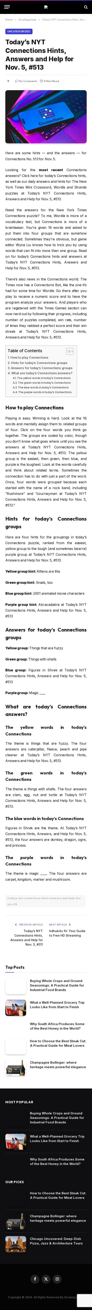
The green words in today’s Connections (44, 382)
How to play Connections (29, 357)
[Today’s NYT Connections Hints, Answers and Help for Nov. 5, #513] (46, 116)
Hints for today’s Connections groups (39, 363)
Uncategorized (18, 31)
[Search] (85, 7)
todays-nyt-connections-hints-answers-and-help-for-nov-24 (44, 901)
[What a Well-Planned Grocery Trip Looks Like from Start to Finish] (15, 1008)
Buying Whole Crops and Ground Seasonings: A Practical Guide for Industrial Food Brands (57, 985)
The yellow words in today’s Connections (44, 378)
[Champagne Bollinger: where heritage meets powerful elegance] (15, 1068)
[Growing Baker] (46, 7)
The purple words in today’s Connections (45, 392)
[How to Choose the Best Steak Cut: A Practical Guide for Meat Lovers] (15, 1046)
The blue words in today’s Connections (43, 387)
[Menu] (7, 7)
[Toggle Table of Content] (68, 351)
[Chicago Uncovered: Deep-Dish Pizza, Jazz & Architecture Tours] (15, 1244)
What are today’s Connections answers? (41, 373)
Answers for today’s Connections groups (42, 368)
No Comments (28, 81)
